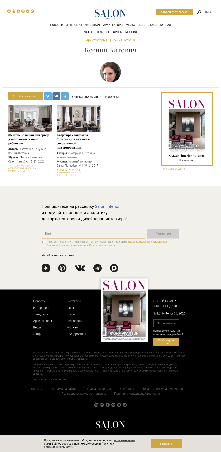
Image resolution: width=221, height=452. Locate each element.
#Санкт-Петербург (18, 171)
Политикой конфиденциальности (67, 245)
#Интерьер (14, 166)
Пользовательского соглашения (147, 241)
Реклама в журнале (98, 388)
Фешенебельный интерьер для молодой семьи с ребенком (28, 139)
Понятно (166, 444)
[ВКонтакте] (56, 96)
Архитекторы (113, 25)
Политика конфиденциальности (137, 393)
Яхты (88, 32)
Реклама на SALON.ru (173, 168)
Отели (99, 32)
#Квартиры (27, 166)
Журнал (165, 25)
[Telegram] (65, 96)
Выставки (73, 301)
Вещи (142, 25)
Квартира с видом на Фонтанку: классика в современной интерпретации (73, 141)
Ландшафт (92, 25)
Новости (56, 25)
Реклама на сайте (63, 388)
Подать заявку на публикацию (163, 388)
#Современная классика (22, 168)
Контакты (126, 388)
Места (130, 25)
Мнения (131, 32)
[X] (48, 96)
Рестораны (114, 32)
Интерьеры (74, 25)
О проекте (35, 388)
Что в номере (166, 323)
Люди (152, 25)
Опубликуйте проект (174, 12)
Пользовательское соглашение (83, 393)
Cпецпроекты (76, 334)
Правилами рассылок (102, 245)
